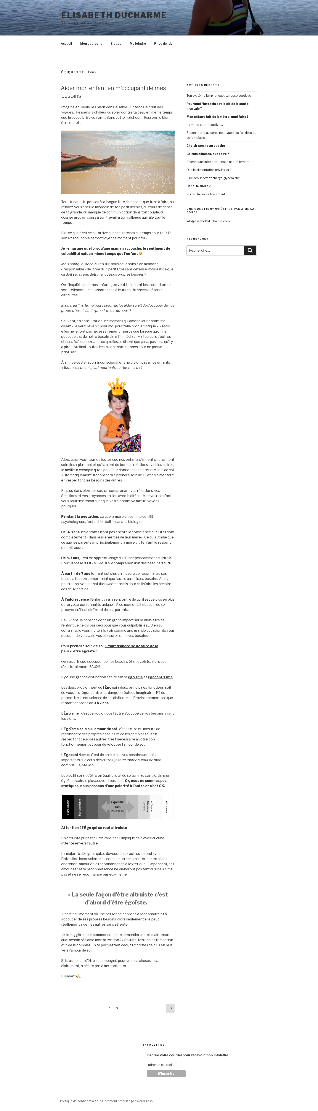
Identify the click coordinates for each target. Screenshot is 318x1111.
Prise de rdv (163, 43)
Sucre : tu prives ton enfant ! (206, 194)
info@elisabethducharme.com (208, 221)
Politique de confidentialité (79, 1101)
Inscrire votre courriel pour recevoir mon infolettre (187, 1055)
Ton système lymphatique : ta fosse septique (218, 95)
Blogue (116, 43)
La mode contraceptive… (204, 124)
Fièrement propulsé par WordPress (127, 1101)
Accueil (66, 43)
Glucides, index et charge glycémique (213, 178)
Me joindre (138, 43)
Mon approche (91, 43)
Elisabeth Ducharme (114, 15)
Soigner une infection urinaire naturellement (218, 162)
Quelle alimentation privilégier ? (209, 170)
